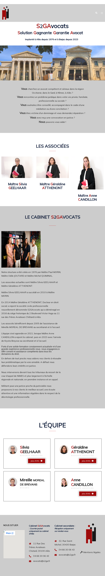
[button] (96, 13)
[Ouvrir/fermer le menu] (102, 13)
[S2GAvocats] (5, 12)
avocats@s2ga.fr (41, 561)
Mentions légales (91, 552)
